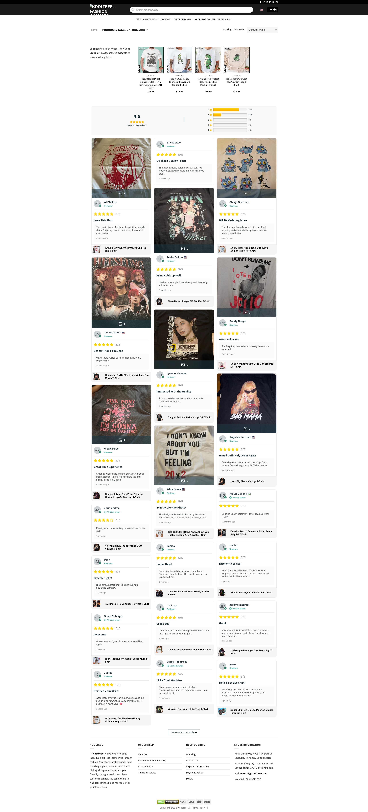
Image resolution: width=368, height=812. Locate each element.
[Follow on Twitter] (267, 2)
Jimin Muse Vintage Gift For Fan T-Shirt (189, 301)
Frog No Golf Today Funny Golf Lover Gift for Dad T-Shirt (179, 81)
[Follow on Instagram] (264, 2)
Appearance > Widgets (115, 52)
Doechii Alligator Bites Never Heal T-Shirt (190, 649)
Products (223, 19)
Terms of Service (147, 772)
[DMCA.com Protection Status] (168, 802)
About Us (143, 754)
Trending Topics (147, 19)
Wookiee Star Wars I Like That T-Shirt (188, 709)
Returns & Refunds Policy (151, 760)
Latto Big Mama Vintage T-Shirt (247, 481)
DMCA (189, 778)
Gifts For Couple (205, 19)
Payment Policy (194, 772)
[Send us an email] (270, 2)
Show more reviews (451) (184, 732)
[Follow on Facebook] (261, 2)
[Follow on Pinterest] (273, 2)
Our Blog (191, 754)
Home (94, 30)
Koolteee (98, 753)
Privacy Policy (145, 766)
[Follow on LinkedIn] (277, 2)
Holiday (165, 19)
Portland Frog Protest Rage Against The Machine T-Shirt (208, 81)
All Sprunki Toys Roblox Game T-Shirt (251, 592)
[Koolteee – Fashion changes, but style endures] (104, 9)
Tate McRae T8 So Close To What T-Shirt (127, 604)
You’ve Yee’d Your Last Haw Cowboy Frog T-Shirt (236, 81)
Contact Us (192, 760)
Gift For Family (182, 19)
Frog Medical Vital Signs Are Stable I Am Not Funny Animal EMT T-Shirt (150, 83)
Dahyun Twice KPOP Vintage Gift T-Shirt (189, 417)
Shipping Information (197, 766)
